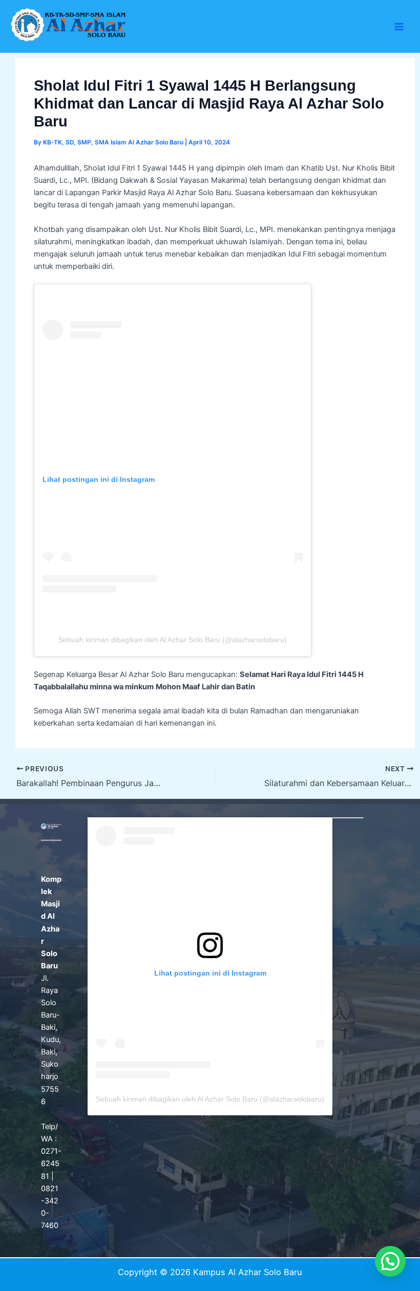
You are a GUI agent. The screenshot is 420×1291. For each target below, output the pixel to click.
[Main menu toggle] (399, 26)
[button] (390, 1261)
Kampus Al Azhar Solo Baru (28, 43)
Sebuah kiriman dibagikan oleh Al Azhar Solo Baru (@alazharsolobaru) (172, 640)
